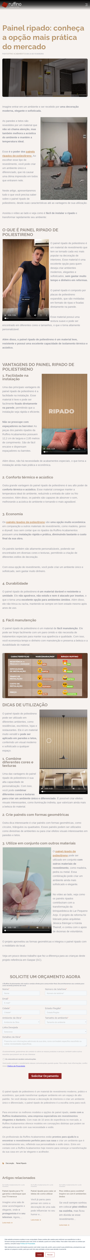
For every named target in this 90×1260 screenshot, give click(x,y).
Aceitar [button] (39, 1255)
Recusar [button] (50, 1255)
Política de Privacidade (27, 1243)
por (3, 1185)
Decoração (10, 1163)
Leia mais (6, 1223)
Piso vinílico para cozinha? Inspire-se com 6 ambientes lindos (72, 1194)
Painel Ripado (21, 1163)
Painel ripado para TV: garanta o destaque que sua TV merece (14, 1194)
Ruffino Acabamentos (16, 54)
